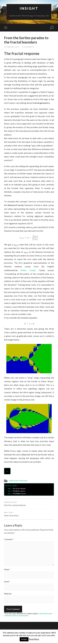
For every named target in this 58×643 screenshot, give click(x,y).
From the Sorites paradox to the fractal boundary (26, 40)
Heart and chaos (11, 514)
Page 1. (10, 488)
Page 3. (10, 493)
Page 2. (10, 491)
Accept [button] (24, 639)
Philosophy (23, 481)
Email (7, 582)
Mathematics (14, 481)
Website (8, 594)
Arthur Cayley (28, 270)
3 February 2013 (11, 47)
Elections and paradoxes (15, 503)
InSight (29, 8)
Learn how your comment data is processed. (28, 614)
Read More (34, 639)
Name (7, 569)
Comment (9, 539)
